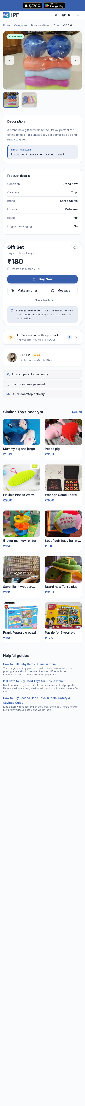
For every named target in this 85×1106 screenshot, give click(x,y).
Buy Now (46, 279)
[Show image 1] (11, 100)
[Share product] (74, 247)
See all (77, 412)
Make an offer (27, 290)
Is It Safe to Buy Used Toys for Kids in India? (33, 681)
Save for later (45, 300)
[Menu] (78, 15)
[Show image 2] (29, 100)
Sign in (65, 15)
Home (6, 25)
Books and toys (40, 25)
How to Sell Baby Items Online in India (29, 664)
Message (64, 290)
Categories (20, 25)
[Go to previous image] (9, 60)
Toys (56, 25)
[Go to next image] (75, 60)
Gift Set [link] (67, 25)
